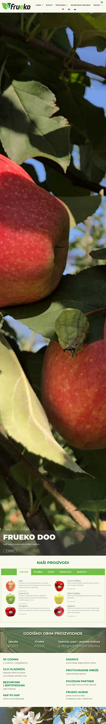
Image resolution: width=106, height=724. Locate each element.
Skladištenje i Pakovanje (80, 5)
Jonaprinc (23, 606)
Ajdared (71, 606)
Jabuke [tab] (23, 571)
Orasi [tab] (51, 571)
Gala (21, 581)
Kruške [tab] (38, 571)
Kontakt (96, 5)
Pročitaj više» (23, 591)
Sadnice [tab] (82, 571)
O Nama (38, 5)
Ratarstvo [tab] (66, 571)
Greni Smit (24, 593)
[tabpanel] (53, 598)
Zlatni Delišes (73, 593)
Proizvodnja (61, 5)
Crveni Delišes (74, 581)
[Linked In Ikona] (102, 2)
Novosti (49, 5)
